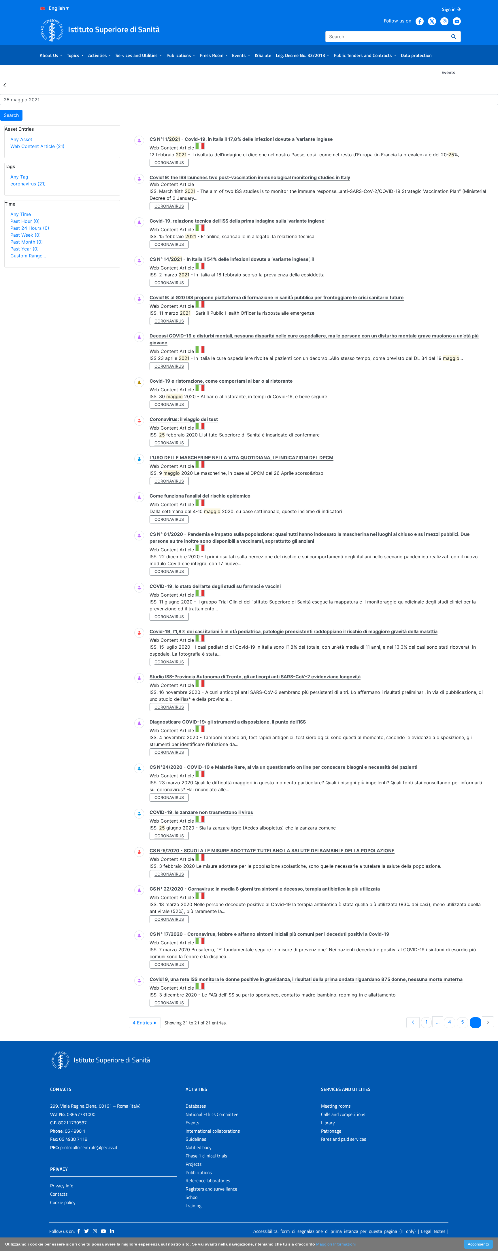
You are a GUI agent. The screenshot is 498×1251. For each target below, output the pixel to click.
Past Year (24, 249)
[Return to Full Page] (4, 85)
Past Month (26, 242)
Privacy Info (61, 1185)
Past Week (25, 235)
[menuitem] (51, 55)
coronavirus (28, 184)
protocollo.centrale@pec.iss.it (89, 1147)
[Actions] (42, 8)
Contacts (58, 1194)
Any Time (20, 214)
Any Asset (21, 139)
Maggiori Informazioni (336, 1244)
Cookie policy (63, 1202)
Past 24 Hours (29, 228)
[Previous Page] (413, 1022)
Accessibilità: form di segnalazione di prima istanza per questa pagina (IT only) (334, 1231)
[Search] (453, 36)
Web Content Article (37, 146)
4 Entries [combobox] (142, 1023)
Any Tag (19, 177)
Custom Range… (28, 256)
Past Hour (25, 221)
